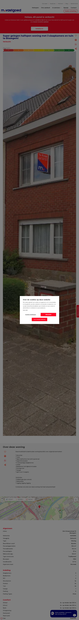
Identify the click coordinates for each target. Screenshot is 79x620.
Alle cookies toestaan (39, 319)
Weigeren (48, 314)
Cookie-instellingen (30, 314)
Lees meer (25, 310)
